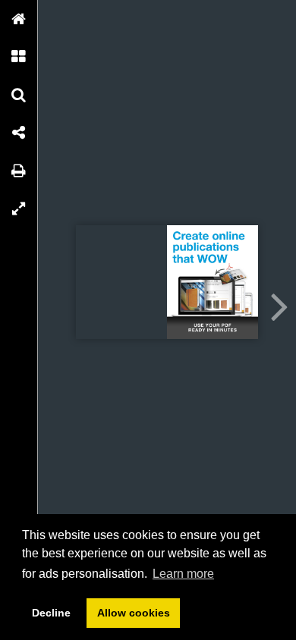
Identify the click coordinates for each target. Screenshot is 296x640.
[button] (19, 19)
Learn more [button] (183, 573)
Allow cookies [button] (133, 613)
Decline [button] (51, 613)
